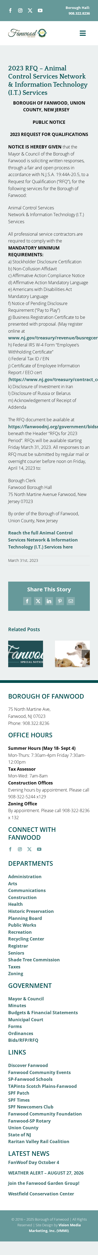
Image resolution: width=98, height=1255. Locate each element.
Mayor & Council (26, 999)
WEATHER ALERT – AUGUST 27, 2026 (46, 1173)
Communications (27, 890)
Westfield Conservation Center (41, 1194)
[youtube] (40, 10)
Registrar (18, 946)
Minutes (17, 1005)
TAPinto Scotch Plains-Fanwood (42, 1086)
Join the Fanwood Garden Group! (43, 1183)
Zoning (15, 974)
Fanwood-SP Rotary (29, 1121)
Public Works (22, 925)
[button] (12, 654)
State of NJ (19, 1135)
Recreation (20, 932)
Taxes (14, 967)
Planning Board (25, 918)
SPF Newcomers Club (30, 1107)
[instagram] (20, 10)
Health (15, 904)
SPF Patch (18, 1093)
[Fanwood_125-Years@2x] (27, 31)
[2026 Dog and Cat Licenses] (72, 644)
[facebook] (10, 10)
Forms (15, 1026)
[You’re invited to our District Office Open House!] (25, 644)
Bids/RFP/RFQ (23, 1040)
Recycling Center (26, 939)
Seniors (16, 953)
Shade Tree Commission (34, 960)
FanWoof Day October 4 (33, 1162)
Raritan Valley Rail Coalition (38, 1141)
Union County (23, 1128)
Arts (12, 884)
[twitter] (30, 10)
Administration (25, 877)
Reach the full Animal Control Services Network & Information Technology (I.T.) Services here (43, 540)
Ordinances (20, 1033)
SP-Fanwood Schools (30, 1079)
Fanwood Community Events (39, 1072)
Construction (22, 897)
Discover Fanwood (28, 1065)
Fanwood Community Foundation (45, 1114)
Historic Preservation (31, 911)
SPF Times (19, 1100)
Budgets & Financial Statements (43, 1013)
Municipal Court (25, 1020)
